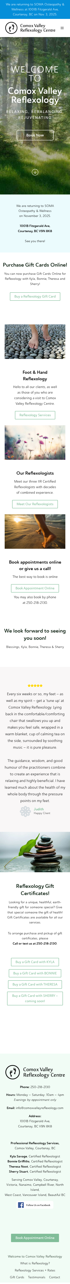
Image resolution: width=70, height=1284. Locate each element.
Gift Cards (17, 1277)
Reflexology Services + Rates (35, 1270)
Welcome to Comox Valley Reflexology (35, 1256)
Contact (54, 1277)
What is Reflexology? (35, 1263)
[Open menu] (62, 28)
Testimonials (36, 1277)
